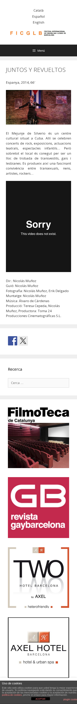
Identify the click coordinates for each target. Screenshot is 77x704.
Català (39, 10)
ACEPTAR (40, 699)
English (38, 22)
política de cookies (12, 695)
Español (38, 16)
